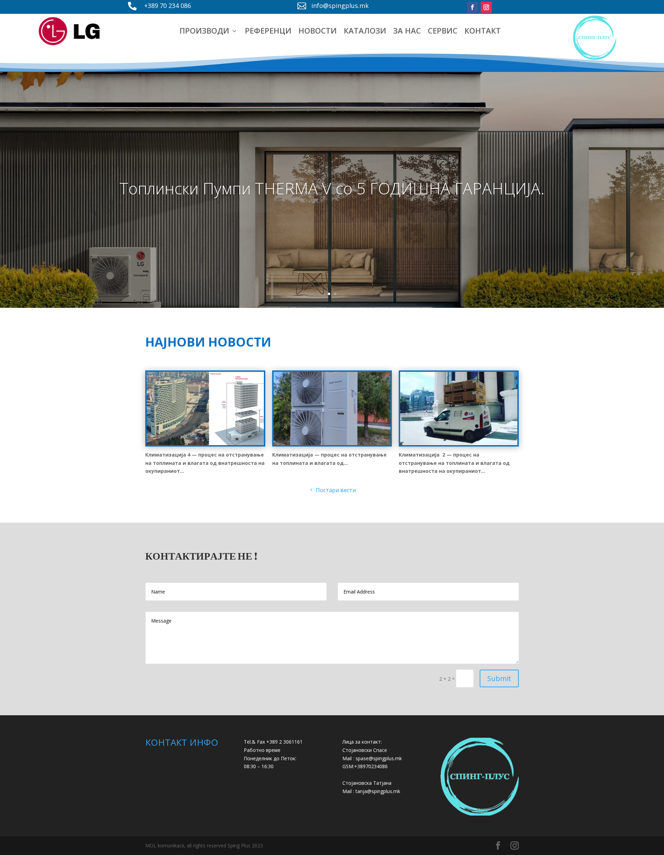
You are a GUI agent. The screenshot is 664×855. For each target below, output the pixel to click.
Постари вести (336, 490)
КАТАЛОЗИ (365, 30)
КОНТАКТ (482, 30)
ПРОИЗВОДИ (208, 30)
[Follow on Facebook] (472, 7)
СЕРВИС (443, 30)
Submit (499, 678)
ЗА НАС (407, 30)
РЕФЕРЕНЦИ (268, 30)
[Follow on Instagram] (486, 7)
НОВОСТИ (317, 30)
